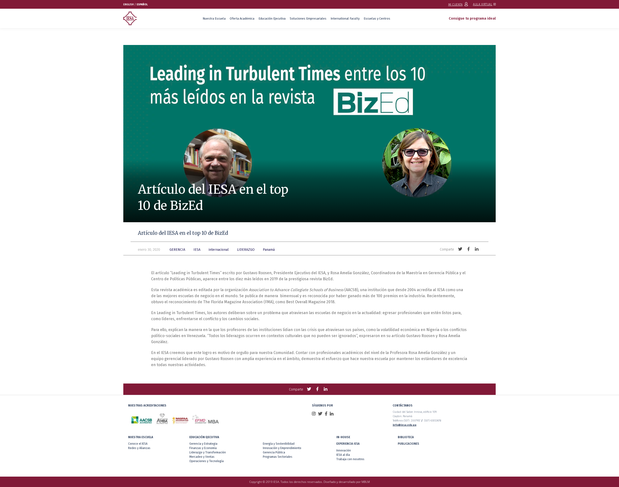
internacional (219, 250)
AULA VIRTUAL (482, 4)
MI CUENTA (455, 4)
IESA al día (343, 455)
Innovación (343, 450)
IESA (196, 250)
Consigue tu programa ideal (472, 18)
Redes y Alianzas (139, 448)
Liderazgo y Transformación (207, 452)
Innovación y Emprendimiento (282, 448)
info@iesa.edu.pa (404, 425)
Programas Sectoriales (277, 456)
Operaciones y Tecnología (206, 461)
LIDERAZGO (246, 250)
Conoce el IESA (137, 443)
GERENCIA (177, 250)
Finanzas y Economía (203, 448)
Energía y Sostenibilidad (279, 443)
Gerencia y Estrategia (203, 443)
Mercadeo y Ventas (201, 456)
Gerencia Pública (274, 452)
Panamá (269, 250)
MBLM (365, 482)
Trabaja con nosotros (350, 459)
